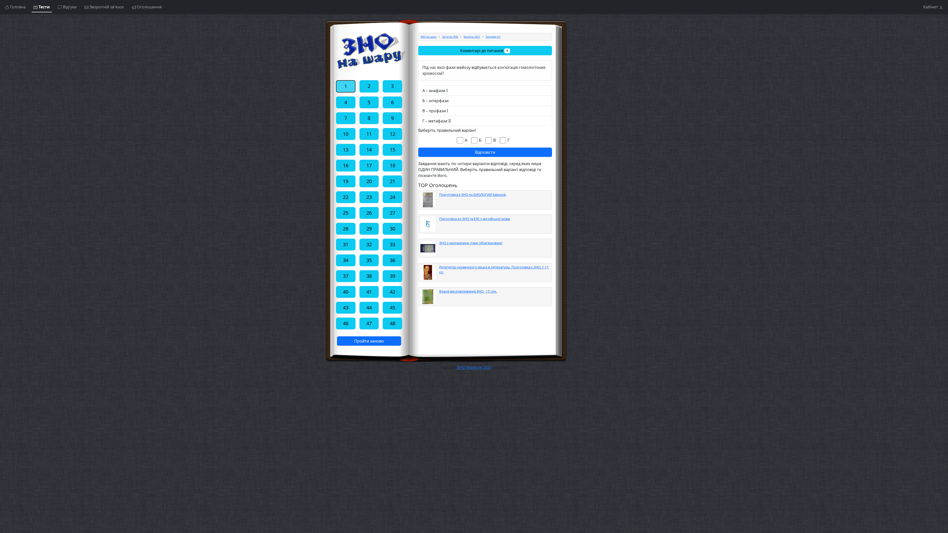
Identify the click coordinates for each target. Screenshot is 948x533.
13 (345, 149)
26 (369, 212)
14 (369, 149)
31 (345, 244)
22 (345, 197)
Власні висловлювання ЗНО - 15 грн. (468, 291)
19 (345, 181)
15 (392, 149)
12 (392, 134)
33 (392, 244)
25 (345, 212)
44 (369, 307)
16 (345, 165)
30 (392, 228)
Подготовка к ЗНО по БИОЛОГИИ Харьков (472, 194)
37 (345, 276)
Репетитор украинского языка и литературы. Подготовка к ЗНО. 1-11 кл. (494, 269)
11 (369, 134)
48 (392, 323)
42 (392, 291)
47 (369, 323)
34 (345, 260)
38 (369, 276)
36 (392, 260)
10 (345, 134)
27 (392, 212)
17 (369, 165)
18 (392, 165)
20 (369, 181)
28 (345, 228)
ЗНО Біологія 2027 (474, 367)
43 (345, 307)
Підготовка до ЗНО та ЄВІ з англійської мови (474, 219)
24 (392, 197)
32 (369, 244)
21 (392, 181)
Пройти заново (369, 341)
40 (345, 291)
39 (392, 276)
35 (369, 260)
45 (392, 307)
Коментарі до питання (484, 50)
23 (369, 197)
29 (369, 228)
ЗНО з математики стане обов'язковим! (470, 243)
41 (369, 291)
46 (345, 323)
